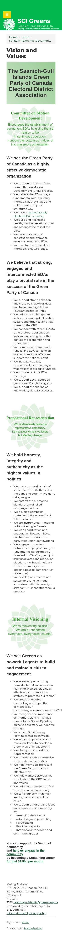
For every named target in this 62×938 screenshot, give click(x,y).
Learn (25, 37)
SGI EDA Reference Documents (30, 40)
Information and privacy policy (26, 913)
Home (13, 37)
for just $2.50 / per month (25, 861)
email (25, 922)
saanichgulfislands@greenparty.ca (35, 902)
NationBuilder (33, 928)
